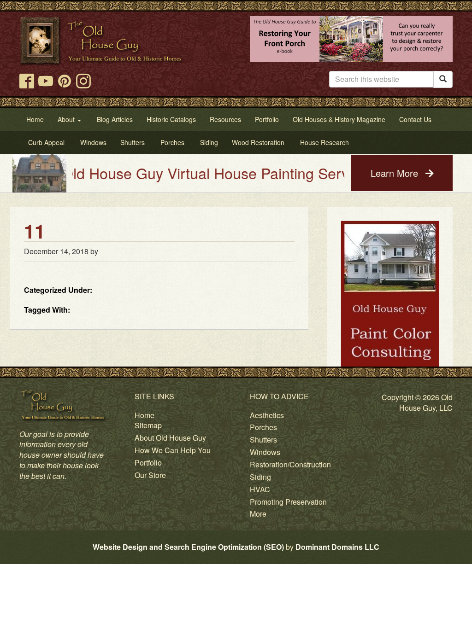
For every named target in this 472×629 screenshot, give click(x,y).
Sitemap (148, 425)
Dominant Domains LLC (337, 547)
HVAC (260, 489)
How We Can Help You (173, 450)
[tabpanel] (390, 345)
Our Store (150, 475)
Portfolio (148, 462)
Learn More (396, 173)
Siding (260, 477)
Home (144, 415)
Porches (263, 427)
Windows (265, 452)
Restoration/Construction (290, 464)
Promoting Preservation (288, 501)
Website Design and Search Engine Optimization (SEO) (188, 547)
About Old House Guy (170, 437)
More (258, 513)
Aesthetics (267, 415)
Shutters (263, 439)
